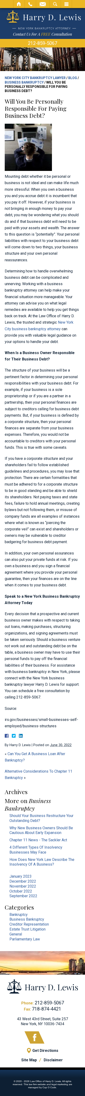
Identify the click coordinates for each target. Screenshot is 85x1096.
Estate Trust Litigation (27, 929)
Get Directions (45, 1050)
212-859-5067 (42, 43)
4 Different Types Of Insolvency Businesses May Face (35, 850)
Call (30, 4)
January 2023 (20, 876)
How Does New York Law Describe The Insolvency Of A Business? (41, 862)
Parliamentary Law (24, 939)
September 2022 (23, 896)
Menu (66, 4)
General (15, 934)
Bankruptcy (18, 914)
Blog (72, 78)
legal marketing (59, 1084)
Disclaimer (53, 1060)
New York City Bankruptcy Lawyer (35, 78)
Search (55, 4)
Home (19, 4)
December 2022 (22, 881)
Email (42, 4)
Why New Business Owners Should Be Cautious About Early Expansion (41, 830)
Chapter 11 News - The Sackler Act (38, 840)
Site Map (29, 1060)
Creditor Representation (29, 924)
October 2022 (20, 891)
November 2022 (22, 886)
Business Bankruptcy (24, 82)
